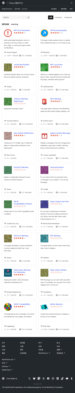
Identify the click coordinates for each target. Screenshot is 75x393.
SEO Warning (55, 99)
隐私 (3, 353)
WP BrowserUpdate (58, 30)
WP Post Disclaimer (22, 30)
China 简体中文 (12, 379)
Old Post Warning (21, 236)
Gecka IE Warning (21, 167)
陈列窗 (22, 343)
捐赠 (59, 350)
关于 (3, 343)
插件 (21, 350)
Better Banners (56, 304)
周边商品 (61, 353)
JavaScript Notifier (21, 65)
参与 (58, 343)
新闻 (3, 346)
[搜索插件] (28, 17)
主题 (21, 346)
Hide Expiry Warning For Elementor (22, 271)
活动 (58, 346)
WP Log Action (56, 65)
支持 (40, 346)
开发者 (40, 350)
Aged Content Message (60, 133)
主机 (3, 350)
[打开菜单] (72, 3)
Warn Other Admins (58, 270)
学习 (40, 343)
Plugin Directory (7, 9)
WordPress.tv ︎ (44, 353)
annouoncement (57, 167)
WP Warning (55, 236)
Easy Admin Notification (23, 133)
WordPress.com (8, 359)
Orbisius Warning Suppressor (21, 100)
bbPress (6, 366)
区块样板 (23, 353)
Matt (4, 363)
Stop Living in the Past (59, 201)
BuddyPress (7, 370)
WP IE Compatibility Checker (23, 202)
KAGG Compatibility (22, 304)
